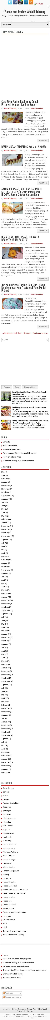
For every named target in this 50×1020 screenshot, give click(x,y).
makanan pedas (9, 844)
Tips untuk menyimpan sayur (14, 931)
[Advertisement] (25, 78)
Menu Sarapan (9, 856)
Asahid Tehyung (10, 108)
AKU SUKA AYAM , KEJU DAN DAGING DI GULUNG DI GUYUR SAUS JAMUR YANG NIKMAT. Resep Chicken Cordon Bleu (21, 192)
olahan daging (9, 867)
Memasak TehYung (10, 852)
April (3, 475)
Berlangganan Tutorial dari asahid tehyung (20, 453)
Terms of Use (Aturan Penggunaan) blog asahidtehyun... (25, 970)
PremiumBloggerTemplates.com (14, 1016)
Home (5, 955)
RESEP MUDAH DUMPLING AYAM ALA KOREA (24, 146)
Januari (4, 482)
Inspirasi (6, 829)
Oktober (4, 492)
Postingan (9, 993)
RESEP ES (7, 878)
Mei (2, 472)
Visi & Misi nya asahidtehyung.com (17, 959)
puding (6, 875)
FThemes (17, 1014)
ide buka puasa (9, 818)
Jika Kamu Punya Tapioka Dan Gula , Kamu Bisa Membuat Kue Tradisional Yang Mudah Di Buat (23, 287)
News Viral (7, 863)
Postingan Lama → (40, 333)
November (5, 489)
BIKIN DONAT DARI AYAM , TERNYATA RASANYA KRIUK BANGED (20, 238)
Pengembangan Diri (11, 871)
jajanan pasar (8, 833)
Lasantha (40, 1014)
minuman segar (9, 859)
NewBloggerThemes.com (38, 1016)
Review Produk (9, 920)
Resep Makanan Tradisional (14, 893)
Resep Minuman (9, 905)
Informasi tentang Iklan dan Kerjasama (18, 461)
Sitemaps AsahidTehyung (13, 974)
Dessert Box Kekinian (11, 803)
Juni (3, 506)
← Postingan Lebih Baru (11, 333)
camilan (6, 792)
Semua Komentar (12, 997)
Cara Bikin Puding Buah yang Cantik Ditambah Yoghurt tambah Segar (19, 103)
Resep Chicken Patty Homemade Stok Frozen (30, 421)
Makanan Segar (9, 848)
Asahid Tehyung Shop (12, 449)
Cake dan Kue (8, 788)
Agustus (4, 499)
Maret (3, 516)
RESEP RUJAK (8, 908)
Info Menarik (8, 826)
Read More (43, 141)
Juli (2, 502)
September (5, 496)
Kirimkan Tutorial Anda (12, 457)
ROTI (5, 923)
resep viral (7, 916)
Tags (17, 387)
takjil (5, 927)
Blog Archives (29, 387)
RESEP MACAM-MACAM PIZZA (15, 890)
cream (5, 796)
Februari (4, 479)
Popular (7, 387)
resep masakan (9, 897)
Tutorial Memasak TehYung (13, 935)
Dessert (6, 799)
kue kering (7, 841)
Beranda (27, 333)
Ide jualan (7, 822)
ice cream (7, 814)
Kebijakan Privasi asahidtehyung (16, 966)
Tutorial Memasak (10, 446)
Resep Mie (7, 901)
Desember (5, 486)
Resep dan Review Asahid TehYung (25, 11)
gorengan (7, 811)
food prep (7, 807)
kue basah (7, 837)
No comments (37, 108)
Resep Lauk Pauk (10, 886)
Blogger (30, 1011)
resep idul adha (9, 882)
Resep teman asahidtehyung (14, 912)
